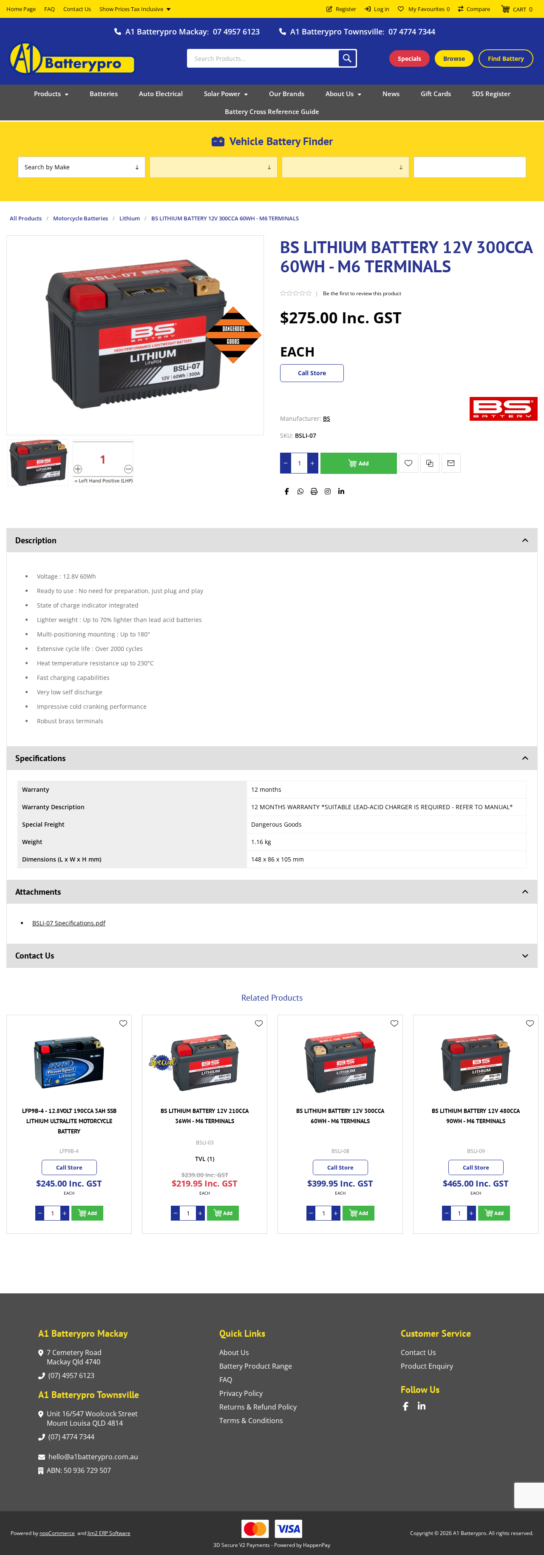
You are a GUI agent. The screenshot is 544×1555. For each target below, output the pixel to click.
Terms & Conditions (251, 1420)
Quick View (123, 1036)
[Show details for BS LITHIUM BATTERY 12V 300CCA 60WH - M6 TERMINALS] (204, 1062)
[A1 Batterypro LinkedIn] (425, 1406)
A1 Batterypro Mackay (166, 31)
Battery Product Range (255, 1366)
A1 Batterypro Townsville (336, 31)
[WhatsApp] (300, 491)
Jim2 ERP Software (109, 1533)
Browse (454, 58)
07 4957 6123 (236, 31)
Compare (478, 9)
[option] (38, 462)
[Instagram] (327, 491)
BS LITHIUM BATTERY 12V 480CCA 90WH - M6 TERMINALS (340, 1116)
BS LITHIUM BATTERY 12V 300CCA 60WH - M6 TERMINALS (205, 1116)
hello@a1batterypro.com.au (93, 1456)
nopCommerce (57, 1533)
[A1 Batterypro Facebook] (410, 1406)
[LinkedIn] (341, 491)
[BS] (504, 418)
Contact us (418, 1352)
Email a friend (451, 463)
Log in (381, 9)
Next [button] (529, 987)
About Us (234, 1352)
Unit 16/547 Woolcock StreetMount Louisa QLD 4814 (92, 1418)
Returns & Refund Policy (258, 1407)
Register (346, 9)
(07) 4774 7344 (71, 1436)
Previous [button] (14, 987)
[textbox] (272, 58)
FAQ (225, 1379)
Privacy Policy (241, 1393)
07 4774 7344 (411, 31)
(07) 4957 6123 (71, 1375)
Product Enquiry (427, 1366)
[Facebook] (287, 491)
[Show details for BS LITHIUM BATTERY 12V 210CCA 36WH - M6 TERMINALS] (69, 1062)
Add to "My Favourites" (408, 463)
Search (347, 58)
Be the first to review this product (362, 293)
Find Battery (506, 58)
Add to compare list (429, 463)
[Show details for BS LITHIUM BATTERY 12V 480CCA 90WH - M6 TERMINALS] (340, 1062)
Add (364, 463)
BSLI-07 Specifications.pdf (68, 923)
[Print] (314, 491)
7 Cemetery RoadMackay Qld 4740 (74, 1357)
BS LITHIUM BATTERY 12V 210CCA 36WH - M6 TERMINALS (69, 1116)
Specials (409, 58)
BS (326, 418)
